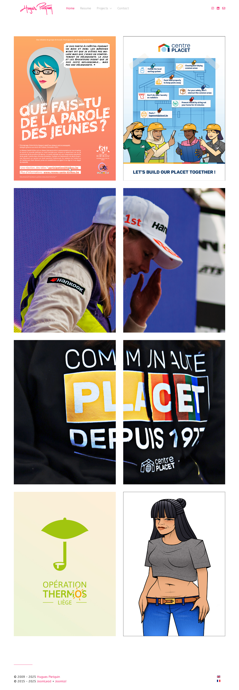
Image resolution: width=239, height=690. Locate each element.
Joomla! (60, 681)
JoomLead (44, 681)
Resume (85, 8)
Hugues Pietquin (48, 677)
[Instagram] (212, 8)
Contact (123, 8)
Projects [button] (102, 8)
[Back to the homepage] (37, 8)
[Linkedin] (218, 8)
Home (70, 8)
